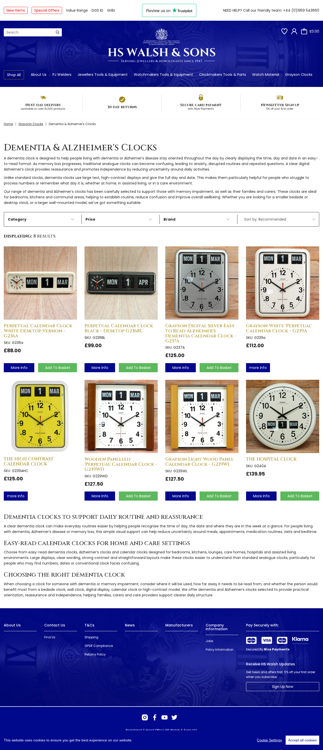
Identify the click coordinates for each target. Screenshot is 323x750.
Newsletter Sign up (280, 105)
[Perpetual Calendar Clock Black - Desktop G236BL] (121, 283)
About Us (38, 74)
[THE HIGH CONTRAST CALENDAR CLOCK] (40, 416)
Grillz (111, 10)
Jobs (209, 641)
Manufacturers (179, 625)
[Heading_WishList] (284, 31)
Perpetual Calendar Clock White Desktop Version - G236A (38, 331)
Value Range (77, 10)
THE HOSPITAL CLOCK (271, 459)
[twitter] (174, 717)
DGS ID (97, 10)
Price (90, 219)
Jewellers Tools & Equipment (102, 74)
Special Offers (46, 10)
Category (17, 219)
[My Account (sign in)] (294, 31)
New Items (16, 10)
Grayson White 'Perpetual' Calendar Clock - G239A (279, 328)
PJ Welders (61, 74)
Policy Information (219, 649)
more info (19, 367)
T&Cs (89, 625)
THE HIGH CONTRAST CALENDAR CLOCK (29, 461)
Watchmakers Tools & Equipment (163, 74)
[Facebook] (155, 717)
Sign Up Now (282, 686)
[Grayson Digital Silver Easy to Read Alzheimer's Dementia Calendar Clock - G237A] (201, 283)
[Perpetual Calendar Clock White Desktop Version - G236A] (40, 283)
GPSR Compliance (99, 646)
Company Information (217, 627)
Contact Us (54, 625)
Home (8, 124)
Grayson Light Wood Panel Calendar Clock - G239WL (199, 461)
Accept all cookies (302, 740)
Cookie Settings (269, 740)
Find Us (49, 637)
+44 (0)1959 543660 (301, 10)
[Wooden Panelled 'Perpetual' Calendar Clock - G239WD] (121, 416)
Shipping (91, 637)
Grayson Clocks (298, 74)
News (130, 625)
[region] (161, 740)
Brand (169, 219)
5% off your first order (279, 109)
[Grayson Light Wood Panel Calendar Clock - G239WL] (201, 416)
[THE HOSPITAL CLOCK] (282, 416)
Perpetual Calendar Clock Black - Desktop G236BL (119, 328)
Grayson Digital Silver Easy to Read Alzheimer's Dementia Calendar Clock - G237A (200, 333)
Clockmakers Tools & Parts (222, 74)
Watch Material (265, 74)
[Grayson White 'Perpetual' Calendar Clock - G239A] (282, 283)
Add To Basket (57, 367)
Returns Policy (95, 654)
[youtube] (165, 717)
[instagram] (145, 717)
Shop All (14, 74)
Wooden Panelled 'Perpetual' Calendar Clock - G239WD (121, 464)
